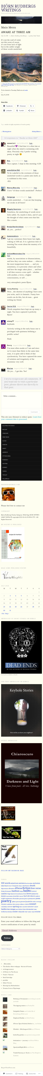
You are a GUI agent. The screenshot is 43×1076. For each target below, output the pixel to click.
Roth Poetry (30, 1018)
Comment (34, 412)
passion (21, 898)
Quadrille (28, 901)
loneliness (19, 894)
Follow (7, 938)
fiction (26, 888)
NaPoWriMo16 (29, 896)
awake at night (9, 124)
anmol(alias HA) (13, 170)
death (32, 886)
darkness (26, 886)
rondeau (5, 459)
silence (22, 904)
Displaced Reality (18, 1018)
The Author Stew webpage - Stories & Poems (17, 966)
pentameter (31, 898)
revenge (38, 901)
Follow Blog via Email (11, 917)
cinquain (5, 433)
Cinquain (15, 886)
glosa (4, 440)
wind (33, 912)
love (29, 893)
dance (21, 886)
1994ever (37, 1029)
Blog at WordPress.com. (8, 1067)
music (21, 896)
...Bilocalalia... (7, 964)
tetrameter (30, 909)
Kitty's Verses (7, 983)
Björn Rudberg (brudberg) (19, 36)
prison (18, 901)
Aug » (7, 613)
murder (16, 896)
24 (10, 607)
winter (37, 912)
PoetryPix (31, 1005)
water (29, 912)
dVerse (18, 888)
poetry (31, 36)
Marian (10, 368)
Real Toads (37, 36)
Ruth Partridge (7, 977)
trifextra (9, 912)
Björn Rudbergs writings (18, 8)
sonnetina (4, 906)
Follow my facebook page (12, 870)
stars (20, 906)
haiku (4, 448)
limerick (5, 452)
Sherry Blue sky (13, 188)
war (26, 912)
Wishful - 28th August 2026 (22, 1029)
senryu (17, 904)
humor (34, 891)
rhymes (4, 904)
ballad (4, 429)
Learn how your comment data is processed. (21, 418)
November (16, 898)
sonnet (4, 467)
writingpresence (8, 969)
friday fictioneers (6, 891)
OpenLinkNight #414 (20, 1047)
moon (3, 896)
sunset (36, 906)
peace (26, 898)
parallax (5, 980)
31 (10, 610)
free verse (5, 437)
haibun (4, 444)
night (3, 898)
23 (4, 607)
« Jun (2, 613)
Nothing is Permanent (20, 999)
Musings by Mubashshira (11, 985)
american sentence (18, 883)
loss (24, 894)
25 (15, 607)
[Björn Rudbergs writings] (21, 21)
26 (21, 607)
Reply (30, 143)
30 (4, 610)
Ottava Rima (6, 456)
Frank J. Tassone (8, 974)
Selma (39, 1023)
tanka (4, 471)
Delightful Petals (18, 1011)
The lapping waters (19, 1005)
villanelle (5, 478)
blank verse (8, 886)
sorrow (9, 906)
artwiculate (29, 883)
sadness (9, 904)
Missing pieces (6, 131)
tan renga (11, 909)
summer (30, 906)
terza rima (22, 909)
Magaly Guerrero (14, 209)
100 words (5, 883)
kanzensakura (12, 236)
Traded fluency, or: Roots (21, 1053)
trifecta (4, 912)
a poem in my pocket (33, 1035)
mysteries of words (20, 124)
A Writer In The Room (10, 972)
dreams (12, 888)
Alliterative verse (8, 425)
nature (37, 896)
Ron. (8, 161)
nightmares (9, 898)
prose (22, 901)
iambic (4, 894)
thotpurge (11, 197)
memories (34, 894)
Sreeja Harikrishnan (15, 227)
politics (14, 901)
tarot (16, 909)
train (35, 909)
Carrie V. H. (11, 306)
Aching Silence (37, 131)
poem (38, 898)
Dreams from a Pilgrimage (11, 988)
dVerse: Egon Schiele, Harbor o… (24, 1023)
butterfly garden (18, 1035)
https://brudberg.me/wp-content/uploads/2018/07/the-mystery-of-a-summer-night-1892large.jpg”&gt (21, 84)
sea (13, 904)
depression (4, 888)
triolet (4, 475)
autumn (36, 883)
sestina (4, 463)
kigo (9, 894)
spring (16, 906)
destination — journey (20, 1040)
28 (33, 607)
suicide (24, 906)
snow (27, 904)
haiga (21, 891)
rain (34, 901)
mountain (9, 896)
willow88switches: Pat (16, 253)
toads (26, 90)
